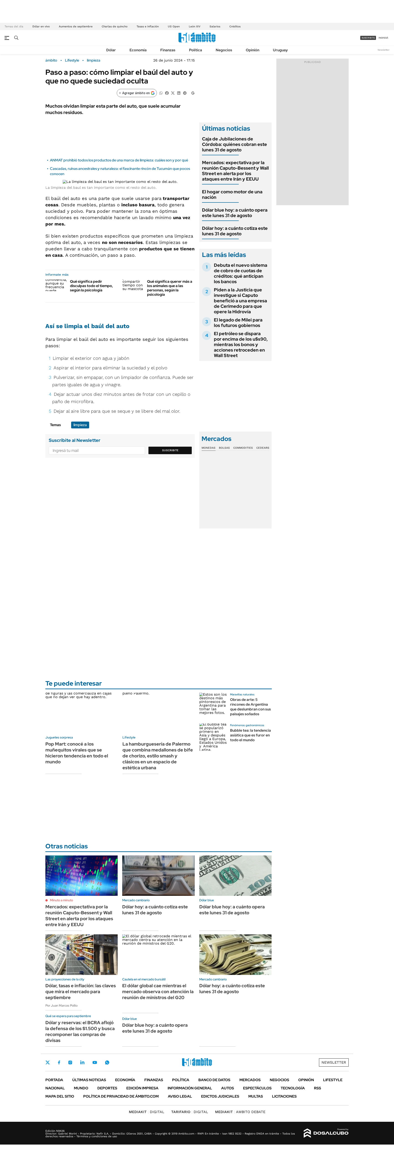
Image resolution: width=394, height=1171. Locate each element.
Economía (138, 50)
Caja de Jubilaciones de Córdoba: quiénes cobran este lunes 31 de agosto (234, 144)
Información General (190, 1088)
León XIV (194, 26)
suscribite (368, 37)
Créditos (235, 26)
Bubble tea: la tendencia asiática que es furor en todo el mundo (250, 735)
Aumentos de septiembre (76, 26)
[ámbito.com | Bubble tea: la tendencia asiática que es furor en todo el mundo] (213, 737)
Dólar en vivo (41, 26)
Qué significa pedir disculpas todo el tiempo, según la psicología (91, 286)
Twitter (47, 1062)
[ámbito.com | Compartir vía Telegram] (185, 93)
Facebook (59, 1062)
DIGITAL (146, 1112)
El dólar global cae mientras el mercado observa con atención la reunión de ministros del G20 (158, 991)
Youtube (94, 1062)
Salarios (215, 26)
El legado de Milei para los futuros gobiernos (238, 322)
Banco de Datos (214, 1080)
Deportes (107, 1088)
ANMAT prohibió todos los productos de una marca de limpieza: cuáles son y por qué (119, 160)
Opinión (252, 50)
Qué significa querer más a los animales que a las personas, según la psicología (169, 288)
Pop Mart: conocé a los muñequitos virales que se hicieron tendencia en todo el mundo (76, 753)
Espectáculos (257, 1088)
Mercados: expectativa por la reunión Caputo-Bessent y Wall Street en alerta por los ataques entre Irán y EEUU (235, 171)
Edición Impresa (142, 1088)
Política (195, 50)
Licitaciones (284, 1096)
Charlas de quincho (114, 26)
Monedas (208, 447)
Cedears (262, 447)
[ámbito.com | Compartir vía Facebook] (167, 93)
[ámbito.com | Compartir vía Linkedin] (179, 93)
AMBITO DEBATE (240, 1112)
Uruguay (280, 50)
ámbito (51, 60)
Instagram (70, 1062)
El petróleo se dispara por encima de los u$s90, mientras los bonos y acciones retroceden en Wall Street (241, 344)
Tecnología (293, 1088)
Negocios (224, 50)
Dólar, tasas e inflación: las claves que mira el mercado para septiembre (80, 991)
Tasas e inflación (148, 26)
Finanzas (167, 50)
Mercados (250, 1080)
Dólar (111, 50)
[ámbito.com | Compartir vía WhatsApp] (161, 93)
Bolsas (224, 447)
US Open (174, 26)
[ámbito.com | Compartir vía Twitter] (173, 93)
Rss (317, 1088)
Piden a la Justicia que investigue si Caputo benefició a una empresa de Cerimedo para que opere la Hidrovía (240, 301)
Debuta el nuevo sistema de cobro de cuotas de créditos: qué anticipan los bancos (240, 273)
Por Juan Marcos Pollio (61, 1005)
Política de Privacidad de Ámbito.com (121, 1096)
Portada (54, 1080)
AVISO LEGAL (180, 1096)
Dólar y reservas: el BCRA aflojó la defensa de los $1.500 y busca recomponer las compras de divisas (80, 1031)
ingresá (383, 37)
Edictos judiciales (220, 1096)
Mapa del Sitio (59, 1096)
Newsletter (383, 50)
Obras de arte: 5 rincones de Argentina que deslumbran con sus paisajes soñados (250, 706)
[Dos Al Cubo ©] (326, 1133)
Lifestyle (72, 60)
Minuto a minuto (61, 900)
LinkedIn (82, 1062)
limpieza (93, 60)
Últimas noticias (89, 1080)
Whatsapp (107, 1062)
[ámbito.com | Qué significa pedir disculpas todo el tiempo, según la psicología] (56, 285)
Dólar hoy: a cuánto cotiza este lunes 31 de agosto (235, 231)
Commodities (243, 447)
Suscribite (170, 450)
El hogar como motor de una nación (232, 194)
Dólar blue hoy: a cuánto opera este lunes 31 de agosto (234, 212)
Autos (227, 1088)
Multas (255, 1096)
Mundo (81, 1088)
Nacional (55, 1088)
